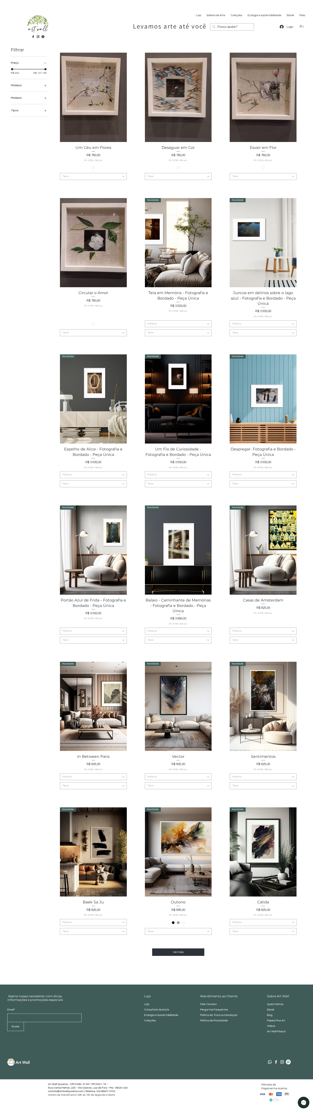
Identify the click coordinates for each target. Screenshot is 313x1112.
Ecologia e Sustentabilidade (161, 1015)
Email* (11, 1009)
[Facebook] (33, 36)
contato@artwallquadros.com (66, 1091)
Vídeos (271, 1026)
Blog (269, 1015)
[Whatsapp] (269, 1062)
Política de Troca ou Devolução (218, 1015)
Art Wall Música (276, 1031)
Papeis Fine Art (276, 1020)
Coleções (150, 1020)
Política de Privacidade (214, 1020)
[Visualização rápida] (93, 97)
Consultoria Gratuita (156, 1009)
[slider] (12, 69)
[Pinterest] (43, 36)
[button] (302, 26)
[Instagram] (38, 36)
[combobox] (93, 176)
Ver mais (178, 952)
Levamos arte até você (170, 26)
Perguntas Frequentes (214, 1009)
